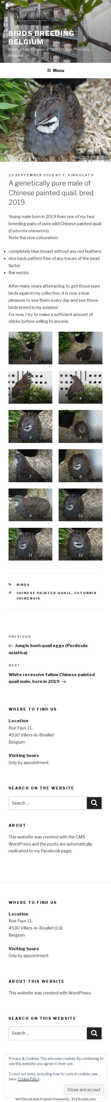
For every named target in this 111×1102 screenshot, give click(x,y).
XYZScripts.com (83, 1099)
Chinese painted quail (44, 593)
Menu (58, 70)
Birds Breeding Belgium (42, 37)
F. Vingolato (78, 175)
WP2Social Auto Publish (33, 1099)
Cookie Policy (28, 1079)
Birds (23, 585)
